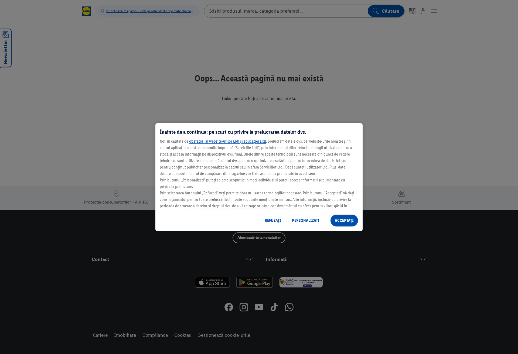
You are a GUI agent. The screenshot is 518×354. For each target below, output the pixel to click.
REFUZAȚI (273, 220)
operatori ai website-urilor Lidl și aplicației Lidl (227, 141)
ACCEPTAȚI (344, 220)
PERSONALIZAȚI (305, 220)
